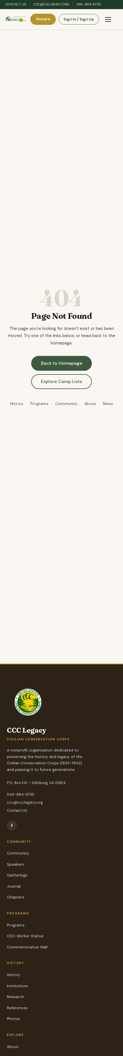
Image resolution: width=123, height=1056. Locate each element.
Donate (43, 19)
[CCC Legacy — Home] (16, 19)
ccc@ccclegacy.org (51, 4)
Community (66, 403)
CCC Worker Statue (25, 936)
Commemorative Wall (27, 947)
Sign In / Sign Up (79, 19)
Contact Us (16, 4)
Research (15, 996)
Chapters (15, 897)
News (108, 403)
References (17, 1007)
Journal (14, 886)
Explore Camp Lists (61, 381)
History (16, 403)
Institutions (17, 986)
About (90, 403)
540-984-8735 (89, 4)
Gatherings (17, 875)
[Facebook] (12, 825)
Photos (13, 1018)
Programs (39, 403)
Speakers (15, 864)
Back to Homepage (61, 363)
